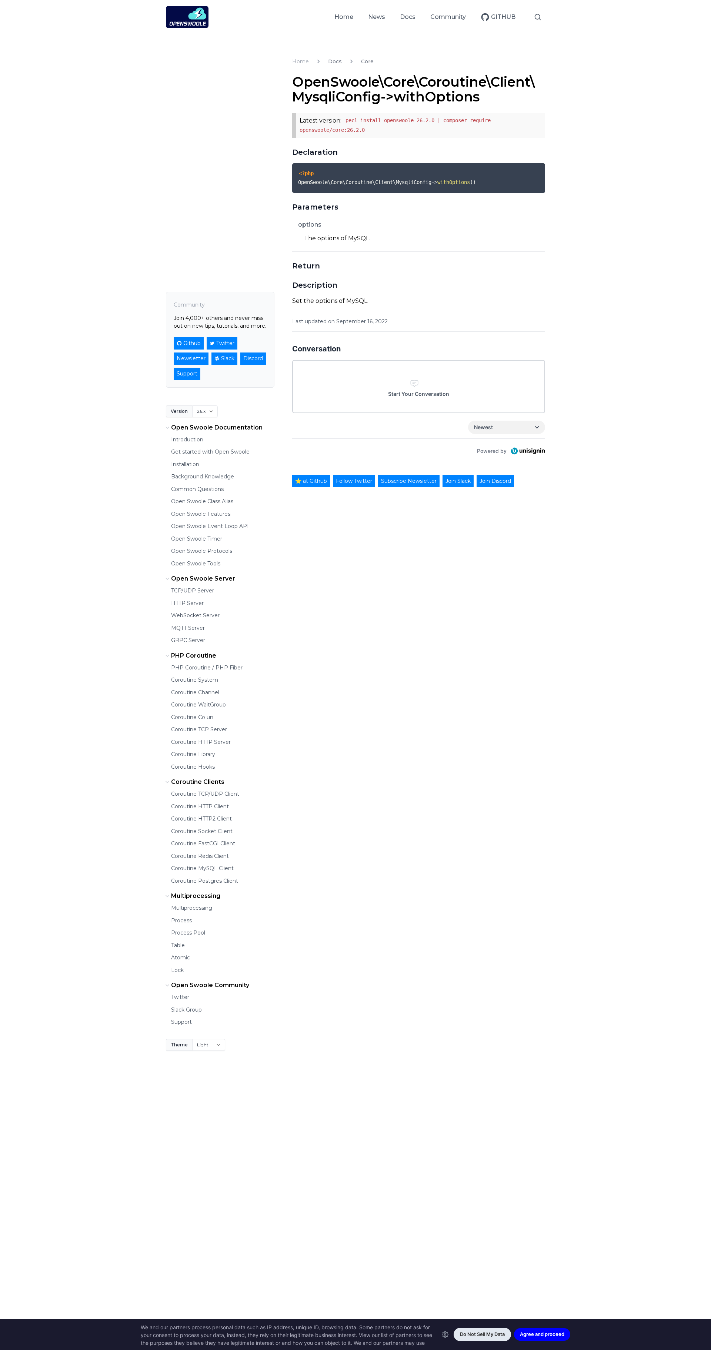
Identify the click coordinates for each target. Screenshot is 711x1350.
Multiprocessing (195, 895)
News (376, 16)
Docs (407, 16)
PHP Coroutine (193, 655)
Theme (179, 1044)
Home (343, 16)
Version (179, 411)
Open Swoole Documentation (217, 427)
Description (314, 285)
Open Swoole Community (210, 985)
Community (448, 16)
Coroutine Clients (197, 781)
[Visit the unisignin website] (527, 451)
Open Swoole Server (203, 578)
